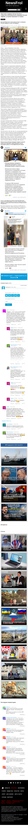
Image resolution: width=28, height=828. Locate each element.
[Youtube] (11, 783)
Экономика (21, 787)
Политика (3, 19)
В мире (4, 790)
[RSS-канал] (20, 783)
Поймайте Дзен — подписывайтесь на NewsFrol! (15, 276)
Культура (16, 790)
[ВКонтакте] (13, 783)
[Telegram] (8, 783)
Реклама (9, 800)
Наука (22, 790)
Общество (10, 790)
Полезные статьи (10, 803)
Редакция (3, 800)
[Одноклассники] (16, 783)
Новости (7, 787)
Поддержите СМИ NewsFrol (14, 445)
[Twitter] (18, 783)
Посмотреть (22, 714)
